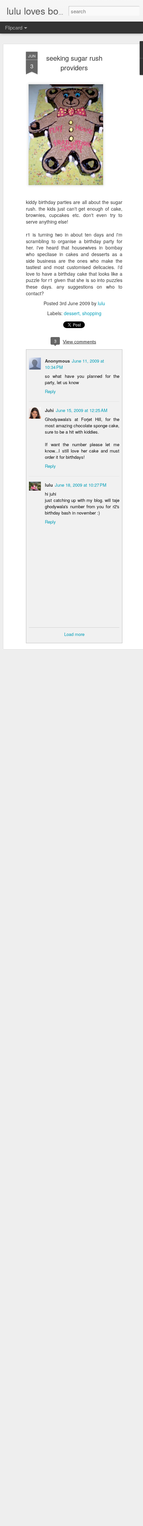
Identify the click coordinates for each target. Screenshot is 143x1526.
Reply (50, 391)
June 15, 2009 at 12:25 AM (81, 410)
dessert (71, 313)
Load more (74, 634)
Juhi (49, 410)
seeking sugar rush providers (74, 62)
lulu (101, 303)
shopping (91, 313)
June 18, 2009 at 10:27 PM (80, 485)
